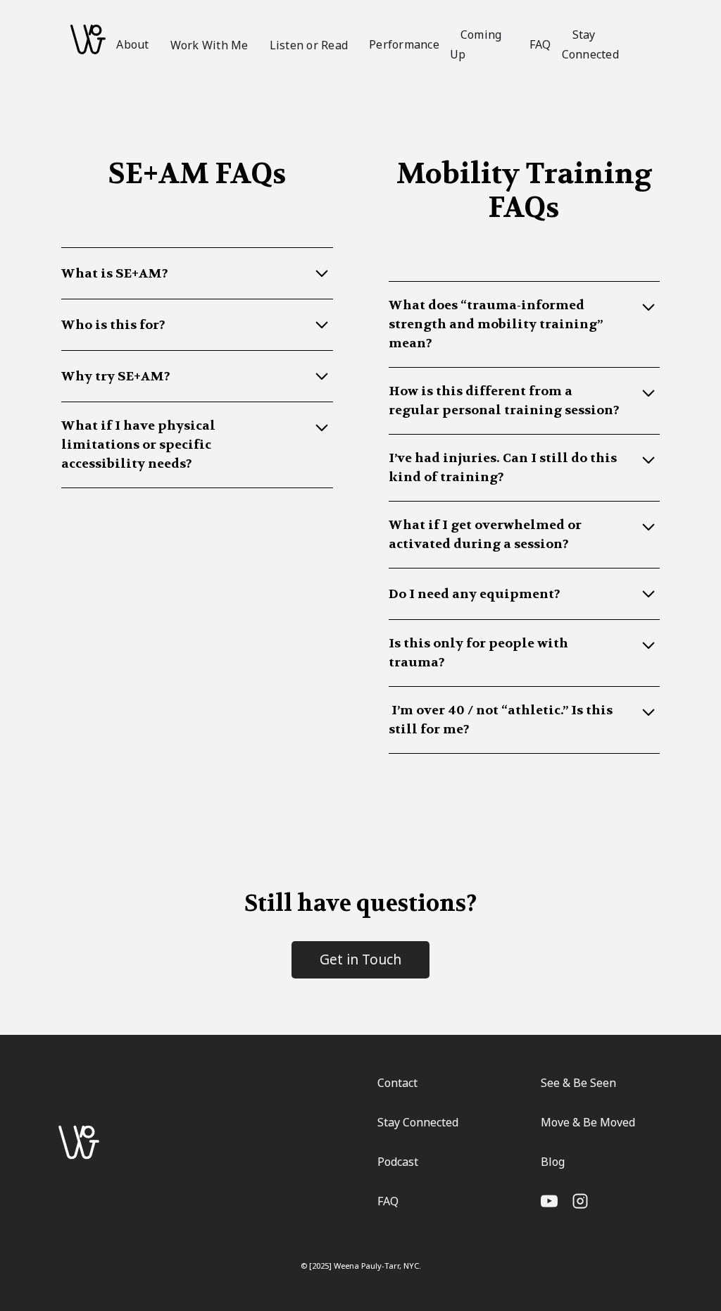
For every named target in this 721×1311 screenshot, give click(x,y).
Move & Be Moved (588, 1122)
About (132, 44)
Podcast (397, 1161)
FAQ (540, 44)
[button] (209, 44)
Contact (397, 1083)
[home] (88, 39)
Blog (553, 1161)
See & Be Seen (578, 1083)
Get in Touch (360, 959)
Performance (404, 44)
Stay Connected (590, 45)
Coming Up (476, 45)
